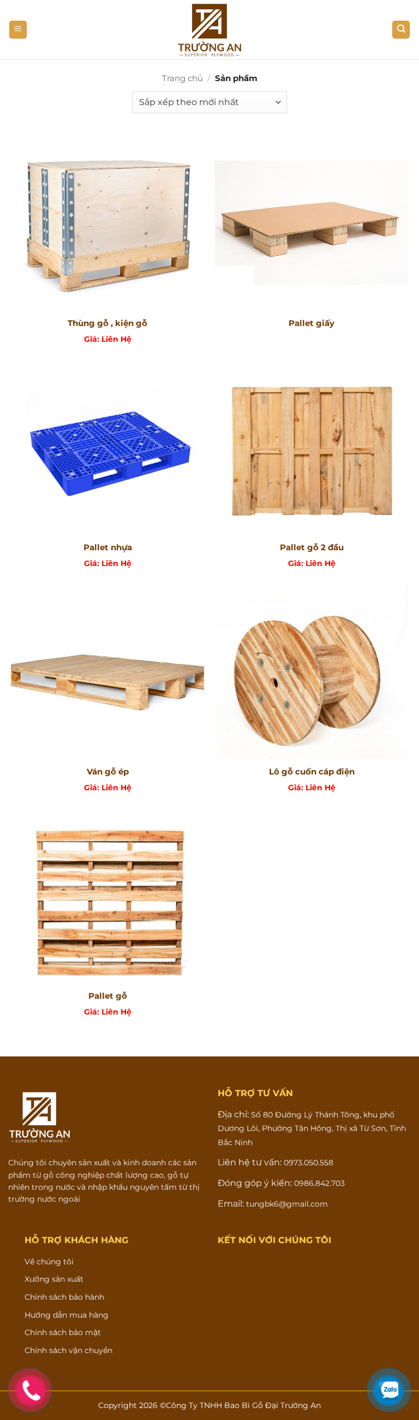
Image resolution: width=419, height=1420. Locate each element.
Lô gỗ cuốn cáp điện (312, 771)
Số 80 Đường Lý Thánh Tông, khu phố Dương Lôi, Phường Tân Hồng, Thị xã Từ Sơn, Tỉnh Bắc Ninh (312, 1128)
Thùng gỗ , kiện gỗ (107, 323)
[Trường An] (209, 30)
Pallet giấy (311, 323)
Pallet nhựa (107, 547)
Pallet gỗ (107, 996)
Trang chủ (182, 78)
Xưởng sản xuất (54, 1279)
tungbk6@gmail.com (287, 1204)
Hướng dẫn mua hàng (67, 1315)
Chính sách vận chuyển (68, 1350)
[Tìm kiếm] (401, 30)
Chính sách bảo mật (63, 1332)
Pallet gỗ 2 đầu (312, 547)
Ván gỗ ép (108, 771)
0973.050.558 (307, 1162)
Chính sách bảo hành (64, 1297)
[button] (18, 30)
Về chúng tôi (49, 1262)
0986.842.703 (318, 1183)
